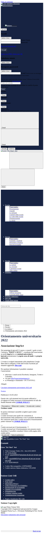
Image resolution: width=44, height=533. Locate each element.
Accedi (4, 29)
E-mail (23, 73)
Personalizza (6, 406)
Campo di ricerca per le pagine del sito (14, 304)
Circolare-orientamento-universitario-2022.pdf (16, 388)
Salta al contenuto (7, 2)
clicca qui (18, 365)
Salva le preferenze (17, 435)
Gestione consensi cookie (13, 493)
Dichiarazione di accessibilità (15, 487)
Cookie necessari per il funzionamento (14, 427)
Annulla (4, 149)
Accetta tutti (33, 406)
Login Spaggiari (17, 81)
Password (24, 42)
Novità (7, 327)
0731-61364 (12, 453)
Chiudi (4, 95)
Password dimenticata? (8, 46)
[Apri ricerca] (26, 160)
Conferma (11, 149)
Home (7, 325)
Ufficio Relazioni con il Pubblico (16, 486)
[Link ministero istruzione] (10, 4)
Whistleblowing (10, 491)
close (3, 187)
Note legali (8, 482)
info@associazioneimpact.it (20, 378)
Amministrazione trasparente (14, 495)
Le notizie (8, 329)
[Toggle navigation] (18, 177)
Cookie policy (10, 480)
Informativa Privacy (11, 484)
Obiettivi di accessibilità (13, 489)
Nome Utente (25, 40)
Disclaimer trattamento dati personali (13, 515)
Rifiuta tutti (18, 406)
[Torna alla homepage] (22, 151)
